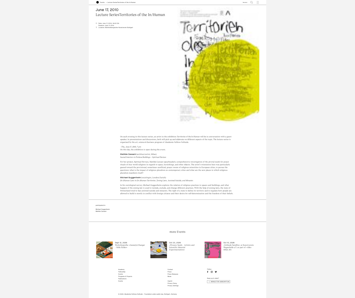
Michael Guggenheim (103, 209)
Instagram (212, 272)
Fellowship (121, 272)
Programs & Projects (125, 276)
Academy (121, 269)
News (169, 276)
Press (169, 272)
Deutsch (245, 2)
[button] (256, 2)
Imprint (170, 281)
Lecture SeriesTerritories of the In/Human (121, 2)
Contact (170, 269)
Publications (122, 279)
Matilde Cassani (101, 211)
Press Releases (173, 274)
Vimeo (216, 272)
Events (102, 2)
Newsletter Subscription (220, 282)
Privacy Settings (173, 286)
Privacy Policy (172, 283)
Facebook (208, 272)
